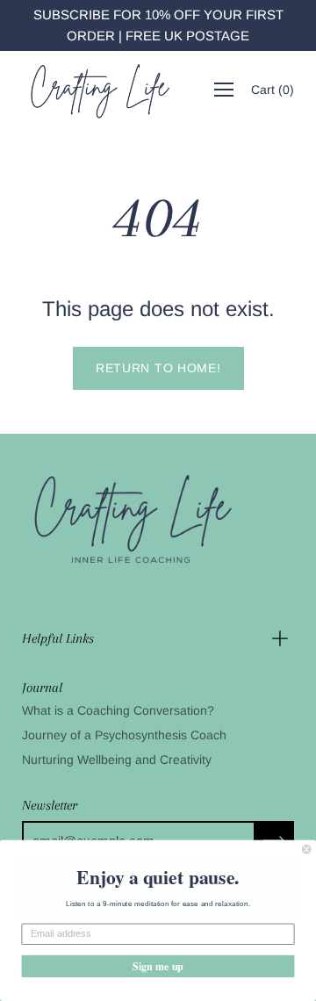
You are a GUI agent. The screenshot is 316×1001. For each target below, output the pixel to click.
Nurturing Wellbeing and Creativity (117, 760)
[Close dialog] (306, 849)
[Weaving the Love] (99, 90)
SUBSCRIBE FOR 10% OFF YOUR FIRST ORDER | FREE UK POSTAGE (158, 25)
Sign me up (158, 965)
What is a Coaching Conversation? (118, 710)
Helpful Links (58, 638)
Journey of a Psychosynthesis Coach (124, 735)
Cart (272, 90)
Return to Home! (158, 368)
